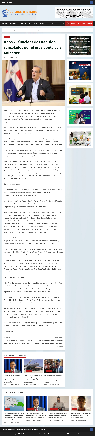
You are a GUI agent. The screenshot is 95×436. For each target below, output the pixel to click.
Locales (7, 408)
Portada (5, 23)
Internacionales (54, 408)
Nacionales (6, 37)
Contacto (52, 23)
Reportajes (33, 23)
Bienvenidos (14, 23)
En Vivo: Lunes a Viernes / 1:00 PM (81, 23)
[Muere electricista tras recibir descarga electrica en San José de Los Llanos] (81, 403)
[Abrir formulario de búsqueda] (63, 23)
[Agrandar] (89, 134)
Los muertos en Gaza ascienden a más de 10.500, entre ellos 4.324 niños (18, 340)
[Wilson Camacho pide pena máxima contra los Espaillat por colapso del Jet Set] (53, 366)
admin (5, 57)
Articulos (43, 23)
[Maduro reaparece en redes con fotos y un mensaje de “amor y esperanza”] (58, 403)
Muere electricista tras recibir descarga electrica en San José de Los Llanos (81, 416)
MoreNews (71, 434)
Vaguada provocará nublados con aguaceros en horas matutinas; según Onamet (49, 342)
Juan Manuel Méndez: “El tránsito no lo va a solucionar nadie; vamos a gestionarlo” (36, 416)
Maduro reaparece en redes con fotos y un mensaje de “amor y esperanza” (57, 416)
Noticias (23, 23)
